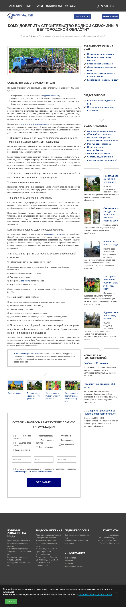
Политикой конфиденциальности (95, 594)
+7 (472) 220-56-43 (104, 6)
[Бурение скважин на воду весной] (92, 320)
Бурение (34, 36)
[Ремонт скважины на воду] (92, 249)
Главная (24, 36)
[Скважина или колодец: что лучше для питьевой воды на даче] (92, 216)
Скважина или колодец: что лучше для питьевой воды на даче (110, 214)
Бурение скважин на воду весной (110, 315)
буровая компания (51, 96)
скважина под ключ (54, 234)
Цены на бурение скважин (100, 54)
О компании (15, 5)
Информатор (70, 558)
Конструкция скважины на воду (102, 80)
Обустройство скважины (99, 134)
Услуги (29, 5)
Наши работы (54, 5)
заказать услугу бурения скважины (34, 124)
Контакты (70, 5)
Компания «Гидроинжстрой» (26, 354)
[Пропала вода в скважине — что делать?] (34, 385)
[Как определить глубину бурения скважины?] (53, 385)
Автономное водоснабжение (101, 131)
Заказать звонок (110, 16)
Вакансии (69, 561)
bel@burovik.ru (112, 543)
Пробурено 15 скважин (96, 363)
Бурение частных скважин (100, 63)
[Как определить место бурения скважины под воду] (72, 385)
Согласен (11, 601)
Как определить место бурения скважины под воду (110, 282)
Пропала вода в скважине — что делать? (33, 396)
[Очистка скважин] (15, 385)
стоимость (25, 281)
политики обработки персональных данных (33, 472)
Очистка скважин (15, 393)
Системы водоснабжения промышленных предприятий (47, 562)
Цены (39, 5)
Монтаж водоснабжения (99, 144)
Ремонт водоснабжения (99, 153)
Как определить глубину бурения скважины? (52, 396)
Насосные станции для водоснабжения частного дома (47, 543)
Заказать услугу (82, 16)
